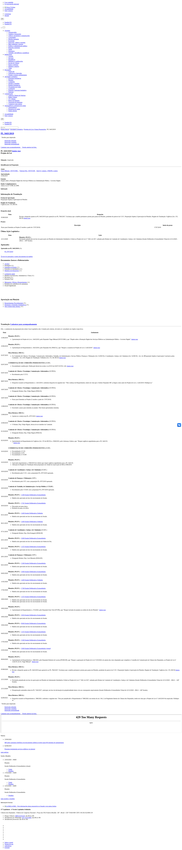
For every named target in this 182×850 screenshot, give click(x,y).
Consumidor (12, 37)
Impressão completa (10, 142)
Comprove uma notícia (15, 104)
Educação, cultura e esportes (16, 42)
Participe (11, 92)
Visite (10, 68)
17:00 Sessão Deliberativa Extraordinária (33, 588)
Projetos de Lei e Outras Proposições (35, 129)
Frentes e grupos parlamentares (17, 75)
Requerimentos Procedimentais (14, 303)
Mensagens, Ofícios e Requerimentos (16, 282)
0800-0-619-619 (20, 816)
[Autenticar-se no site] (1, 822)
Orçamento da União (14, 87)
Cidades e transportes (14, 34)
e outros (55, 171)
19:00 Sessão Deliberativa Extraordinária (33, 571)
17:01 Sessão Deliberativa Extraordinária (33, 503)
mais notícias (4, 752)
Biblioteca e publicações (15, 61)
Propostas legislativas (14, 78)
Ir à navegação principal (12, 4)
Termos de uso (9, 844)
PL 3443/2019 (7, 133)
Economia (11, 41)
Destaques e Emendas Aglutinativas (15, 305)
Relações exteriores (14, 47)
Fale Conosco (9, 10)
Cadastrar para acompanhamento (11, 147)
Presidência (11, 59)
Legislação (11, 88)
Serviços (10, 58)
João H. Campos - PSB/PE (44, 171)
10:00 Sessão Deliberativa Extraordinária (33, 538)
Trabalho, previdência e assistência (18, 53)
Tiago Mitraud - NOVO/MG (9, 171)
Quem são (11, 71)
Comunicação (9, 94)
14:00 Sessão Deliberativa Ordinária (32, 513)
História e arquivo (13, 66)
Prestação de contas (14, 109)
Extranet (7, 847)
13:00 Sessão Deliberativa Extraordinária (33, 495)
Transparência (12, 107)
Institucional (8, 54)
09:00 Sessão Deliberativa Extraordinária (33, 623)
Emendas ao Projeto (10, 267)
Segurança (11, 51)
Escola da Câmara (13, 63)
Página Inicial (5, 129)
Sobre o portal (9, 842)
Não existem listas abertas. (12, 306)
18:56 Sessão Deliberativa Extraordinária (33, 615)
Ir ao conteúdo (9, 2)
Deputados (8, 70)
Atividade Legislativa (11, 76)
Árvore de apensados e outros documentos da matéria (17, 256)
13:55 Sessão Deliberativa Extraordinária (33, 546)
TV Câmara (11, 99)
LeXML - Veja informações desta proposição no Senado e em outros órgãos (33, 806)
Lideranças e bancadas (15, 73)
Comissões (11, 82)
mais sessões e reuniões (8, 799)
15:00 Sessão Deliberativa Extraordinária (33, 640)
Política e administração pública (17, 46)
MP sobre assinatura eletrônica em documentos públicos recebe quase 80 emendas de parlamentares (34, 742)
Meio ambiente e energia (15, 44)
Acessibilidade (9, 9)
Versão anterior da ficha (29, 147)
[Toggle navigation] (1, 27)
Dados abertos (12, 111)
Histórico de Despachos (12, 270)
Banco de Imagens (13, 100)
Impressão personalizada (12, 144)
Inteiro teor (16, 151)
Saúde (10, 49)
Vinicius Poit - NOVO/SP (27, 171)
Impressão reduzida (10, 140)
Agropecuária (12, 32)
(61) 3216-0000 (26, 817)
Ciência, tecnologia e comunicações (19, 36)
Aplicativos (8, 846)
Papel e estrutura (13, 65)
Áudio (10, 769)
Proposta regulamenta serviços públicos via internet (20, 749)
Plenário (10, 80)
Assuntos (7, 30)
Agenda (10, 56)
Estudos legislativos (14, 85)
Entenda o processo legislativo (17, 90)
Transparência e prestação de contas (15, 105)
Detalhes (11, 771)
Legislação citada (10, 274)
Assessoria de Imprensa (15, 102)
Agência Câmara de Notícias (16, 95)
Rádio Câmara (12, 97)
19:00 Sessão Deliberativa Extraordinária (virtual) (36, 648)
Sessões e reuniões (13, 83)
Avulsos (7, 264)
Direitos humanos (13, 39)
